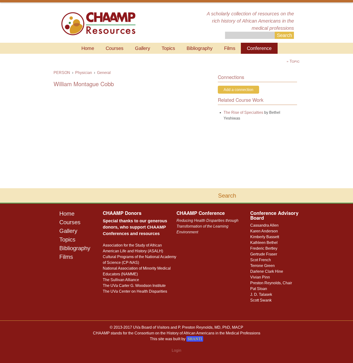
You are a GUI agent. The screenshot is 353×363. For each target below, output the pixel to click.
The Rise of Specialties (243, 112)
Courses (114, 48)
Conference (259, 48)
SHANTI (195, 339)
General (104, 73)
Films (229, 48)
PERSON (62, 73)
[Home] (98, 23)
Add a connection (238, 90)
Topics (168, 48)
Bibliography (200, 48)
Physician (83, 73)
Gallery (142, 48)
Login (176, 350)
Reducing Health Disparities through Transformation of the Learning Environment (207, 226)
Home (87, 48)
